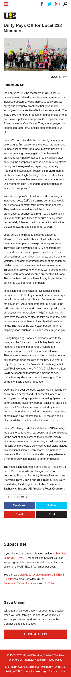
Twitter (52, 505)
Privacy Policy (56, 671)
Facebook (19, 505)
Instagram (32, 583)
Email (19, 514)
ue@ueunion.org (36, 671)
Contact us (35, 634)
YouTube (49, 583)
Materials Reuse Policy (48, 659)
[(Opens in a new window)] (42, 4)
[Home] (10, 15)
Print (52, 514)
